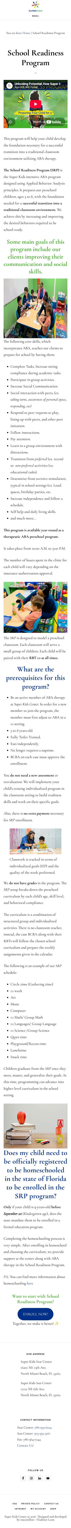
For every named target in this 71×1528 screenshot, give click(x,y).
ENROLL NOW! (35, 1314)
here (30, 1283)
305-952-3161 (42, 1433)
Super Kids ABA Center (35, 6)
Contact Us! (25, 1445)
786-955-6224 (43, 1427)
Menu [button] (35, 16)
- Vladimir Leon (44, 1519)
